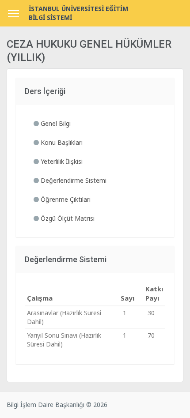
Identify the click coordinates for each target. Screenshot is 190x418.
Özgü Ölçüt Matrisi (67, 218)
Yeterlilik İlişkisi (61, 161)
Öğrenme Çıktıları (65, 199)
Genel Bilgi (55, 123)
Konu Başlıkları (61, 142)
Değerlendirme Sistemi (72, 180)
